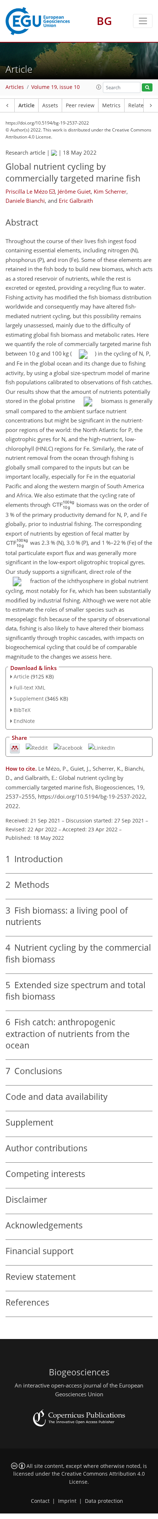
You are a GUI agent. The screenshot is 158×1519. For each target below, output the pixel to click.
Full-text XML (29, 687)
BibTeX (22, 709)
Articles (15, 87)
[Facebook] (68, 747)
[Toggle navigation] (142, 21)
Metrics (111, 105)
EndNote (24, 720)
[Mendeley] (15, 747)
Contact (40, 1501)
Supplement (29, 698)
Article (26, 105)
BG (104, 20)
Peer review (80, 105)
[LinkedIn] (101, 747)
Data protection (104, 1501)
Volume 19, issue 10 (55, 87)
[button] (98, 87)
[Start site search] (147, 87)
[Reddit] (37, 747)
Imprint (67, 1501)
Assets (50, 105)
